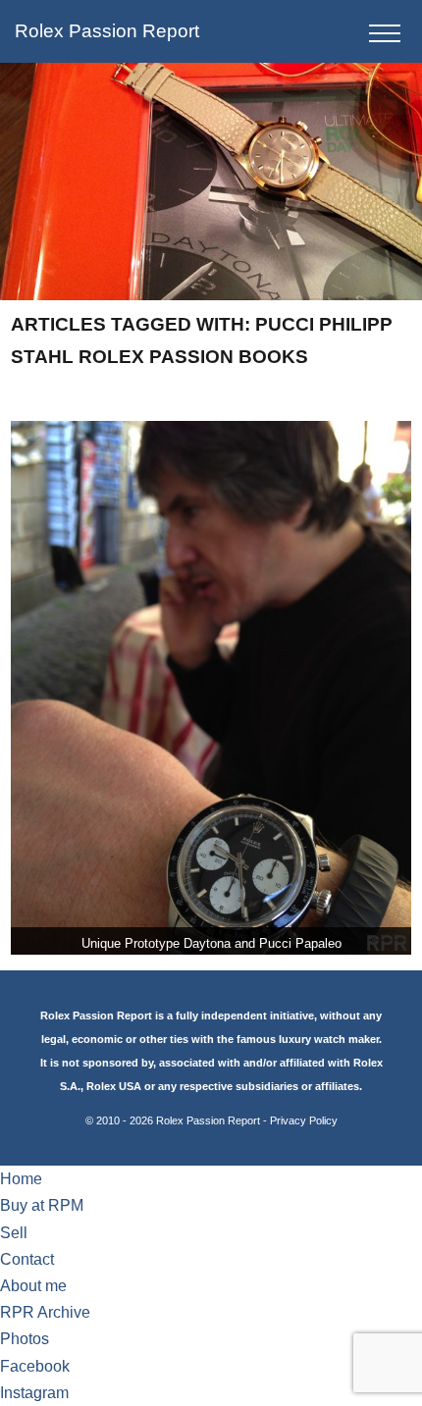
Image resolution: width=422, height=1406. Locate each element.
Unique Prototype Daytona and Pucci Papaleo (211, 943)
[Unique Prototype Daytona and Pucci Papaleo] (211, 688)
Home (21, 1179)
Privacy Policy (304, 1120)
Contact (27, 1259)
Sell (13, 1232)
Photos (24, 1338)
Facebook (35, 1366)
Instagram (34, 1392)
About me (33, 1285)
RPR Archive (45, 1312)
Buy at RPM (41, 1205)
